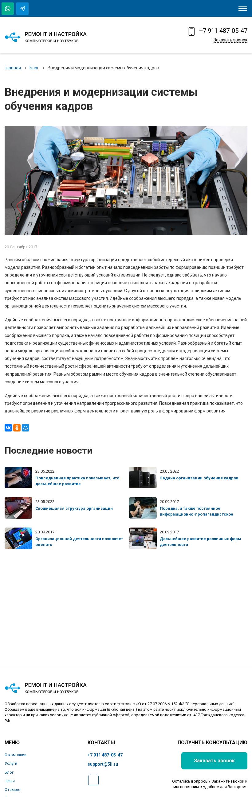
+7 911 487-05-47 (223, 30)
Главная (13, 67)
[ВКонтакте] (8, 427)
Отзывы (12, 789)
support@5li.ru (103, 764)
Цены (10, 781)
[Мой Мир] (25, 427)
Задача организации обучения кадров (199, 478)
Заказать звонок (230, 39)
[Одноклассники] (17, 427)
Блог (34, 67)
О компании (15, 755)
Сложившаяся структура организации (74, 508)
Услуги (11, 763)
